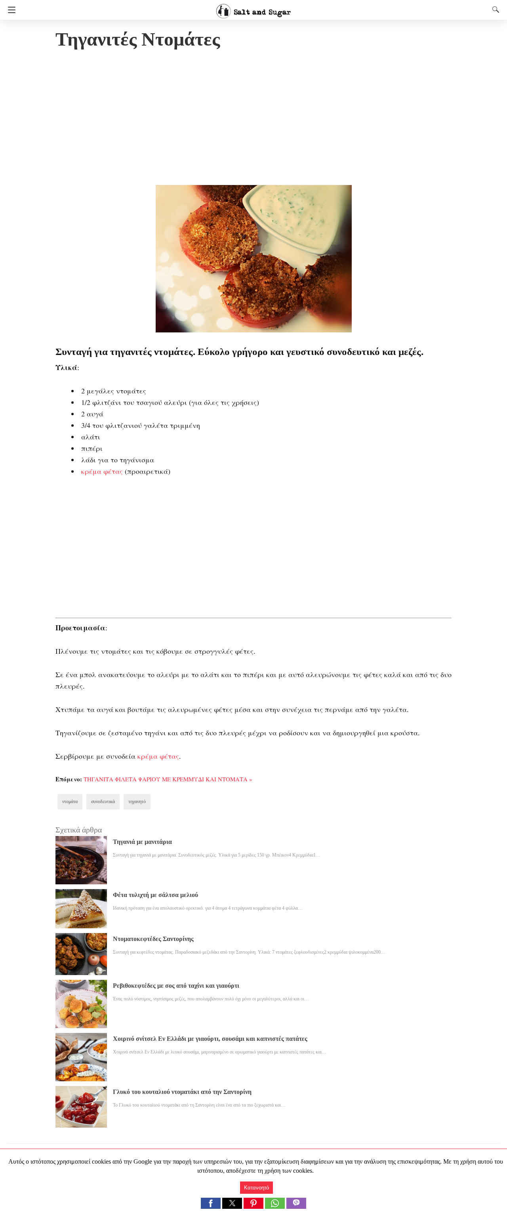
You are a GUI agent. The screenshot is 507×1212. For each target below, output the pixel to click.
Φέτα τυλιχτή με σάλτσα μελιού (155, 894)
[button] (211, 1203)
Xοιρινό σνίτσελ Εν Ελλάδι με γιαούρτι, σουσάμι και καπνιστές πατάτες (210, 1038)
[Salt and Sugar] (253, 7)
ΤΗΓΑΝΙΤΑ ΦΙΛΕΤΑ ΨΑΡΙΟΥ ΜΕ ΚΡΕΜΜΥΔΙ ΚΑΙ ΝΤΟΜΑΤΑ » (168, 779)
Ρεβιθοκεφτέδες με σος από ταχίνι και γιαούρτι (176, 985)
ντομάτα (70, 801)
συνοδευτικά (103, 801)
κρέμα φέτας (102, 471)
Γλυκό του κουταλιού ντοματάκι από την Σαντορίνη (182, 1091)
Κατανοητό (256, 1188)
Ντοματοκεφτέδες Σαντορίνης (153, 938)
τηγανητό (137, 801)
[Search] (494, 9)
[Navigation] (9, 10)
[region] (253, 118)
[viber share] (296, 1206)
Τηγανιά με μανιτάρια (142, 841)
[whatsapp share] (275, 1206)
